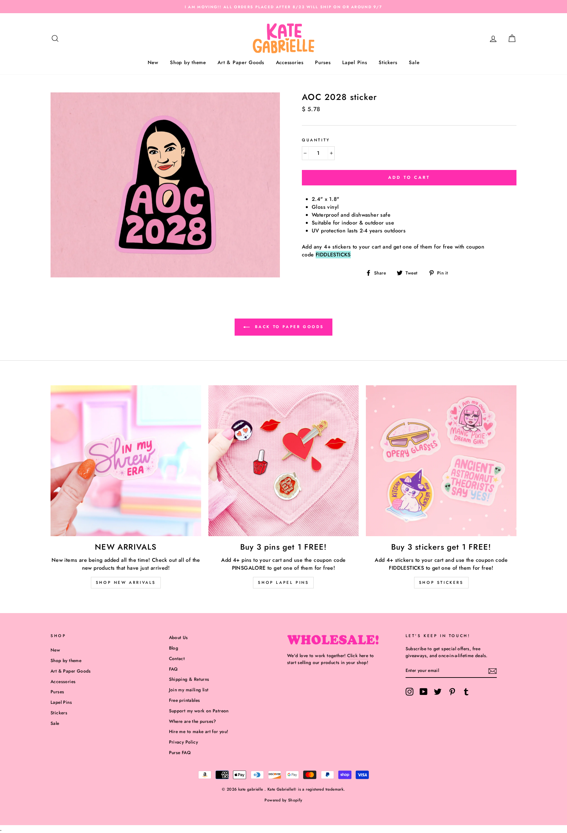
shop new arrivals (126, 582)
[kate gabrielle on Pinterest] (452, 692)
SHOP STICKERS (441, 582)
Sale (414, 62)
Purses (323, 62)
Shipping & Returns (189, 679)
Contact (177, 658)
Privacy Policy (183, 742)
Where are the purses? (192, 721)
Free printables (184, 700)
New (153, 62)
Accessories (290, 62)
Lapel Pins (354, 62)
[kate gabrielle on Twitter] (438, 692)
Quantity (316, 140)
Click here (357, 655)
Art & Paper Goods (241, 62)
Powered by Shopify (283, 800)
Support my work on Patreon (199, 710)
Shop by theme (188, 62)
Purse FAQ (180, 752)
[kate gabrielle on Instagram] (409, 692)
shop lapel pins (283, 582)
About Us (178, 637)
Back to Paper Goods (288, 327)
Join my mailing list (189, 689)
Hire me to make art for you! (198, 731)
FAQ (173, 669)
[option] (283, 6)
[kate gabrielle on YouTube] (424, 692)
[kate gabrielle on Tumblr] (466, 692)
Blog (173, 648)
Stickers (388, 62)
